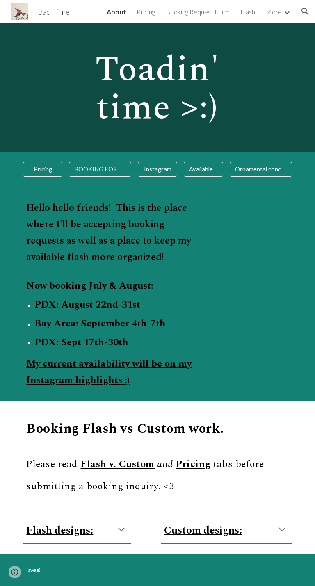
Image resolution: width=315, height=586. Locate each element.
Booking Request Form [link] (198, 12)
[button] (305, 11)
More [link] (274, 12)
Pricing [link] (146, 12)
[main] (157, 87)
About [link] (116, 12)
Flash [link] (247, 12)
